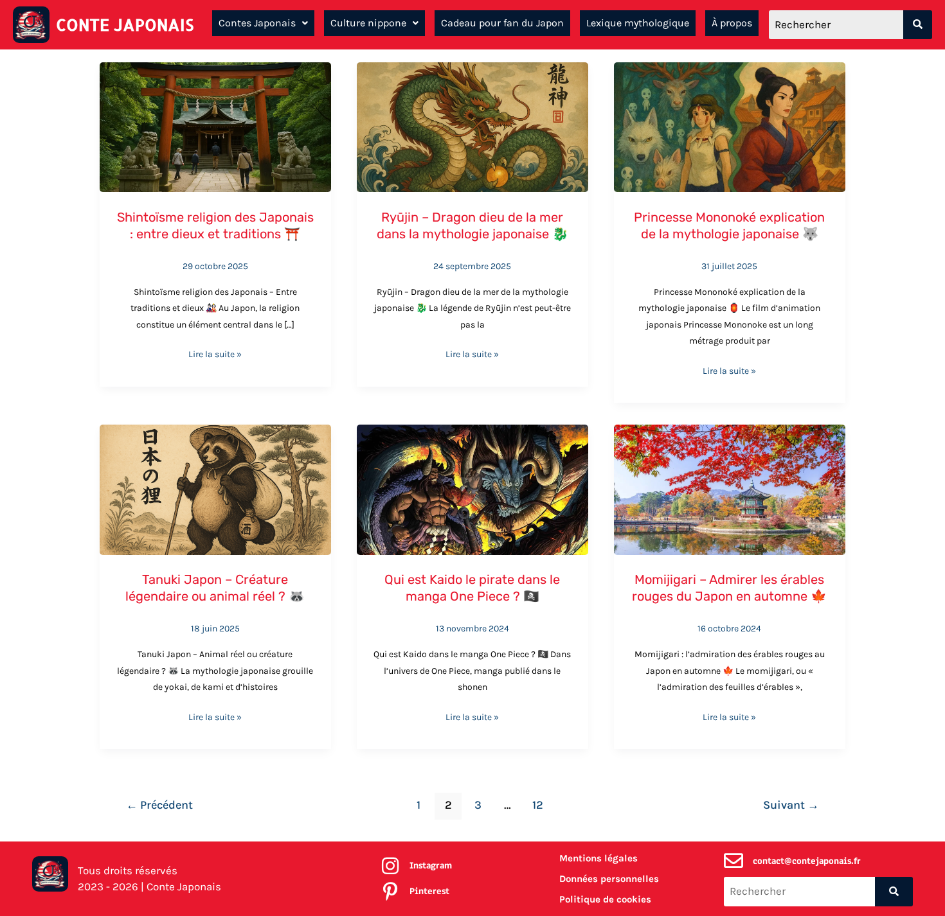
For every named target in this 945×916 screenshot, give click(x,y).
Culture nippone (368, 23)
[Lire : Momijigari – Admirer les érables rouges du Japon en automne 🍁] (729, 488)
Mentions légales (598, 858)
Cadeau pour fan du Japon (502, 23)
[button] (263, 23)
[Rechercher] (917, 25)
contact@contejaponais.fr (807, 861)
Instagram (431, 865)
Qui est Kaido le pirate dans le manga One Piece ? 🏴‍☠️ (472, 588)
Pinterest (429, 891)
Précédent (159, 805)
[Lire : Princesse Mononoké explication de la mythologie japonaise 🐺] (729, 125)
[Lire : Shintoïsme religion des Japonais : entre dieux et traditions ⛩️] (215, 125)
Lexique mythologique (637, 23)
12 (537, 805)
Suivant (791, 805)
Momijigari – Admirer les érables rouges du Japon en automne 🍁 (729, 588)
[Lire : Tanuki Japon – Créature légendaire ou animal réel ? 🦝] (215, 488)
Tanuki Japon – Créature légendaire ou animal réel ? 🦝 (215, 588)
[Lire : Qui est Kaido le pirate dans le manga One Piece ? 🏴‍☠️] (472, 488)
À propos (732, 23)
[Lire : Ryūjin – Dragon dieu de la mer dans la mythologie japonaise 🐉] (472, 125)
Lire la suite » (215, 353)
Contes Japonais (257, 23)
